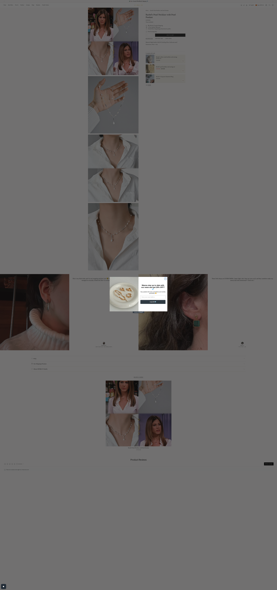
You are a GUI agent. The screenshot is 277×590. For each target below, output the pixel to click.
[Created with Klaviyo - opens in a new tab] (138, 312)
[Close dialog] (165, 278)
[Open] (3, 586)
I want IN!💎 (153, 302)
